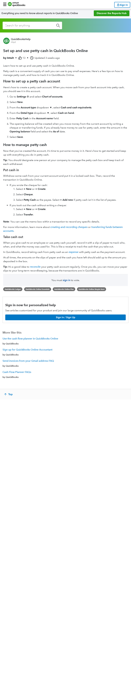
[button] (4, 4)
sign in (66, 280)
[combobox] (32, 25)
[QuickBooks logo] (16, 4)
